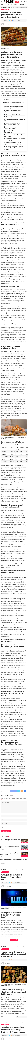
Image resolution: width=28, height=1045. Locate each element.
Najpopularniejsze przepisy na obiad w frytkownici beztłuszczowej (13, 111)
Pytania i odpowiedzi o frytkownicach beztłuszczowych (13, 135)
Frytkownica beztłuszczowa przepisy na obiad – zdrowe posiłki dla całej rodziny (14, 103)
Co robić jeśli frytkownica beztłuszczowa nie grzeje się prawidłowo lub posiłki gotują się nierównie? (14, 148)
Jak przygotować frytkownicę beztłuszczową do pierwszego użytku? (14, 139)
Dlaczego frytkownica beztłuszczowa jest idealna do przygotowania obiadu (14, 107)
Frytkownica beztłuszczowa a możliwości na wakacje (14, 120)
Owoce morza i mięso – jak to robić (13, 114)
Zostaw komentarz (22, 1016)
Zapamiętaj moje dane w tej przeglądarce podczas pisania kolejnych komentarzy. (14, 827)
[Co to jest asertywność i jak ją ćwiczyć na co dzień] (24, 847)
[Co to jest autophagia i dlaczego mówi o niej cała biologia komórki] (24, 841)
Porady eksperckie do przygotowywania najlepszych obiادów (13, 131)
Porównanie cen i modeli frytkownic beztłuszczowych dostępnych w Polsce (12, 124)
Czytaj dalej (14, 939)
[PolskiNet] (11, 1)
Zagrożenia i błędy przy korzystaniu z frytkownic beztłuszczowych (13, 127)
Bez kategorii (5, 9)
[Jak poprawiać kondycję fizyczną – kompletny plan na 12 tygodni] (24, 854)
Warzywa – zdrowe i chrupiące (12, 116)
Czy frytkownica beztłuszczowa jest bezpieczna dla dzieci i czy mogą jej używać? (13, 143)
